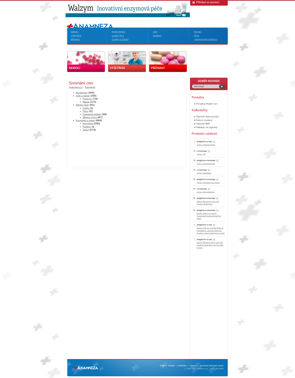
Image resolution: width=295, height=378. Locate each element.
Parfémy (87, 126)
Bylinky (198, 32)
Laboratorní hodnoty (205, 39)
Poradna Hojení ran (206, 103)
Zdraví (86, 130)
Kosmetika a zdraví (85, 120)
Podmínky (182, 366)
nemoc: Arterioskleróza (205, 192)
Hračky (86, 108)
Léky (155, 32)
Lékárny (157, 36)
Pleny (85, 111)
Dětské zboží (82, 105)
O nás (162, 366)
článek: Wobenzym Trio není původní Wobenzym (208, 203)
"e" (214, 141)
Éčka (196, 36)
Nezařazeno (82, 92)
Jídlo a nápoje (83, 95)
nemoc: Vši (201, 154)
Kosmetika (88, 123)
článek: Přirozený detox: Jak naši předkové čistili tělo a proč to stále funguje (210, 245)
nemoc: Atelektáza (204, 173)
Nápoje (86, 102)
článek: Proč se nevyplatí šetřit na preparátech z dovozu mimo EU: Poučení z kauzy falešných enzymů (210, 230)
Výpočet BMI (203, 123)
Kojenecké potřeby (92, 114)
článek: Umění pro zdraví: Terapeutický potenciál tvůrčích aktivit (209, 215)
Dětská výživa (90, 117)
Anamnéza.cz (76, 87)
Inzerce (193, 366)
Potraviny (87, 99)
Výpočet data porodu (207, 116)
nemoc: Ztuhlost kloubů (206, 145)
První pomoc (118, 32)
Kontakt (171, 366)
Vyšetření (76, 36)
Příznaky (75, 39)
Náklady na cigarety (206, 127)
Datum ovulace (204, 120)
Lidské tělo (118, 36)
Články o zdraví (120, 39)
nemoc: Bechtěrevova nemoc (208, 183)
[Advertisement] (40, 128)
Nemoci (74, 32)
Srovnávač (90, 87)
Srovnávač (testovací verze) (211, 366)
